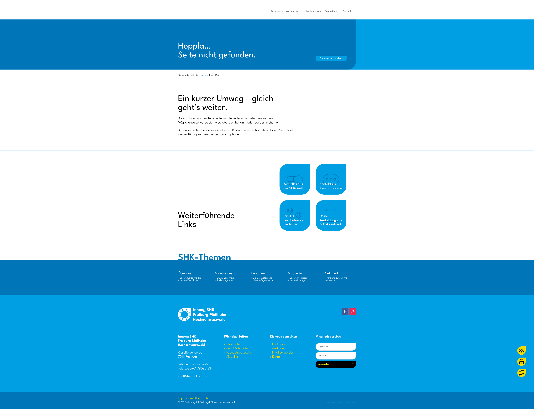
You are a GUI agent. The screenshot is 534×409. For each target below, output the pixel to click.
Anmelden (323, 364)
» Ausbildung (278, 348)
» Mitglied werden (282, 352)
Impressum (185, 398)
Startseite (277, 11)
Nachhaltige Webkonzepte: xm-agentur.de (341, 402)
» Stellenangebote (224, 280)
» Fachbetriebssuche (238, 352)
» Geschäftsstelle (236, 348)
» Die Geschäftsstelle (261, 278)
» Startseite (232, 344)
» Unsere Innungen (297, 280)
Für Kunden (312, 11)
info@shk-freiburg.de (192, 376)
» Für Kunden (278, 344)
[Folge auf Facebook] (345, 311)
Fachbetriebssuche (330, 58)
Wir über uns (293, 11)
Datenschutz (203, 398)
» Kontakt (276, 357)
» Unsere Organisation (262, 280)
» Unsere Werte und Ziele (190, 278)
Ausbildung (331, 11)
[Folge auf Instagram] (352, 311)
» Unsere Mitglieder (297, 278)
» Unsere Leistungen (225, 278)
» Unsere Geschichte (188, 280)
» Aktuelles (231, 357)
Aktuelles (348, 11)
